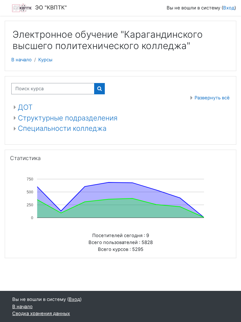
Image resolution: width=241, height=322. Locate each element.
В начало (21, 60)
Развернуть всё (212, 98)
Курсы (45, 60)
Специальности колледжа (62, 128)
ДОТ (25, 107)
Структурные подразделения (67, 118)
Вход (228, 8)
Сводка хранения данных (41, 313)
